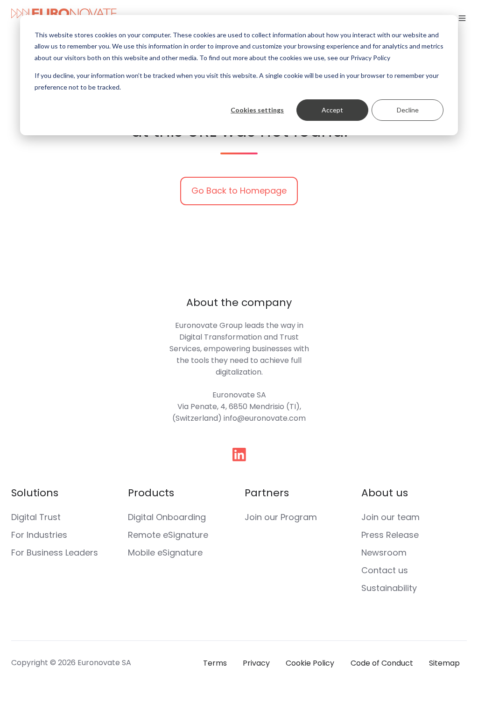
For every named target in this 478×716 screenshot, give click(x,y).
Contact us (384, 570)
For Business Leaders (54, 552)
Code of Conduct (382, 663)
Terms (215, 663)
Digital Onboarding (167, 517)
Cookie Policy (310, 663)
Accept (332, 110)
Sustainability (389, 588)
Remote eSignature (168, 535)
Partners (267, 493)
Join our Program (281, 517)
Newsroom (384, 552)
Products (151, 493)
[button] (462, 18)
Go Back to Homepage (239, 190)
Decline (408, 110)
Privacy (256, 663)
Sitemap (444, 663)
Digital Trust (36, 517)
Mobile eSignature (165, 552)
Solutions (34, 493)
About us (384, 493)
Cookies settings (257, 110)
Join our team (390, 517)
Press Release (390, 535)
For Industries (39, 535)
